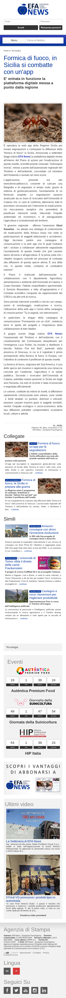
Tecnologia (16, 51)
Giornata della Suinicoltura (33, 722)
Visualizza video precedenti (33, 915)
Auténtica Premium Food (33, 691)
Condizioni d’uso (11, 955)
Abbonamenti (25, 953)
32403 (42, 948)
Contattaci (37, 953)
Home (6, 51)
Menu (14, 40)
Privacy (46, 953)
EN (7, 971)
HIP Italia (33, 753)
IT (16, 971)
